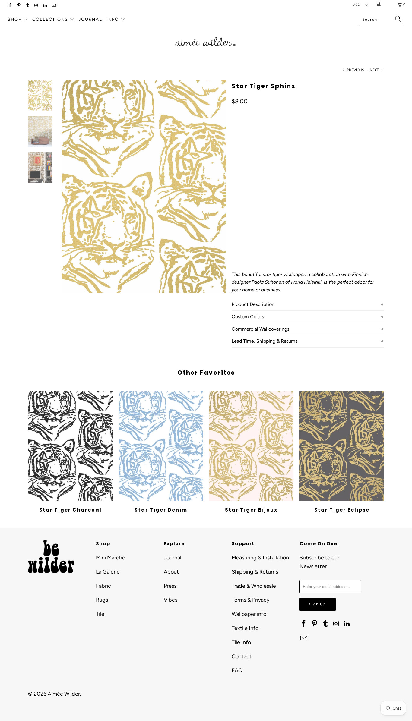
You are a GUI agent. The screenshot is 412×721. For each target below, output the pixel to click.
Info (112, 19)
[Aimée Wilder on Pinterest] (18, 6)
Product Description (253, 304)
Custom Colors (248, 317)
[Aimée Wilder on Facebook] (10, 6)
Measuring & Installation (260, 557)
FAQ (237, 670)
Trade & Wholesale (254, 586)
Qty (235, 220)
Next (375, 70)
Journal (90, 19)
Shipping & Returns (255, 571)
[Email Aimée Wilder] (53, 6)
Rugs (102, 600)
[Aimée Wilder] (206, 34)
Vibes (170, 600)
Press (170, 586)
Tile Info (241, 642)
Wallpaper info (249, 614)
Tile (100, 614)
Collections (51, 19)
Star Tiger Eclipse (341, 446)
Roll (285, 202)
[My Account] (380, 4)
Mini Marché (110, 557)
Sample (242, 202)
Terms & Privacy (250, 600)
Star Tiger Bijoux (251, 446)
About (171, 571)
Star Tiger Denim (161, 446)
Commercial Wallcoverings (260, 329)
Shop (15, 19)
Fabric (103, 586)
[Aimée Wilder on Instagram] (36, 6)
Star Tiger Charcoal (70, 446)
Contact (242, 656)
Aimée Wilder (64, 694)
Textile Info (245, 628)
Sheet (265, 202)
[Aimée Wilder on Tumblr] (27, 6)
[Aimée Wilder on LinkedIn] (45, 6)
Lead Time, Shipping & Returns (264, 341)
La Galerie (108, 571)
